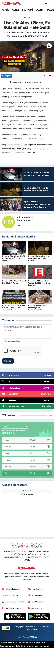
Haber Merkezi (17, 82)
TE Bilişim (33, 637)
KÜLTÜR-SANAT (20, 554)
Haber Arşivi (36, 608)
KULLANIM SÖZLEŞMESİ (31, 557)
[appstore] (15, 617)
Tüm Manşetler (37, 602)
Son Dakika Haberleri (13, 608)
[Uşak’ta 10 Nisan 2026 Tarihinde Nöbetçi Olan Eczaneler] (40, 272)
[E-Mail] (19, 226)
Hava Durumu (37, 589)
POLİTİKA (41, 554)
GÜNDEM (32, 554)
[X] (17, 545)
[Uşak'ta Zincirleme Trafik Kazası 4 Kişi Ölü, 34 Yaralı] (14, 247)
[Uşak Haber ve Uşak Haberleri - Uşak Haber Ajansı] (11, 3)
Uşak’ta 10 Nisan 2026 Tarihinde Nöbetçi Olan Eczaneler (39, 283)
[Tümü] (50, 415)
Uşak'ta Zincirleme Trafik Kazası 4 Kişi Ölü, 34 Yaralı (13, 258)
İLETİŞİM (27, 560)
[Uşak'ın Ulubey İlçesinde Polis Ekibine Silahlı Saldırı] (40, 247)
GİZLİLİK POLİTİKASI (12, 557)
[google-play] (38, 617)
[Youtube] (32, 545)
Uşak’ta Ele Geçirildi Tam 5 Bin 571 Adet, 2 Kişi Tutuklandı (13, 308)
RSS (7, 628)
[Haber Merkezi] (8, 222)
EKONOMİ (27, 10)
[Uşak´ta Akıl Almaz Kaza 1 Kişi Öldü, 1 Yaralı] (14, 272)
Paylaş (8, 76)
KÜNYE (46, 557)
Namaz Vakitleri (11, 595)
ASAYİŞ (5, 10)
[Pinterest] (22, 545)
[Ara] (46, 3)
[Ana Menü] (50, 3)
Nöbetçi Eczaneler (13, 589)
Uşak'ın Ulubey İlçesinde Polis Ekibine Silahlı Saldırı (39, 258)
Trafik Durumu (37, 595)
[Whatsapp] (41, 545)
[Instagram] (27, 545)
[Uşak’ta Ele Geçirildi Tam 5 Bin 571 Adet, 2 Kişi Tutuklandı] (14, 297)
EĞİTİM (46, 551)
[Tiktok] (36, 545)
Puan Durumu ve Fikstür (15, 602)
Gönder (8, 361)
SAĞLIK (39, 10)
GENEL (15, 10)
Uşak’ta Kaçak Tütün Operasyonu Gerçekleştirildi (37, 308)
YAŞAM (50, 10)
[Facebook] (13, 545)
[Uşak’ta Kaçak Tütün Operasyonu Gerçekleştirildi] (40, 297)
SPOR (9, 554)
